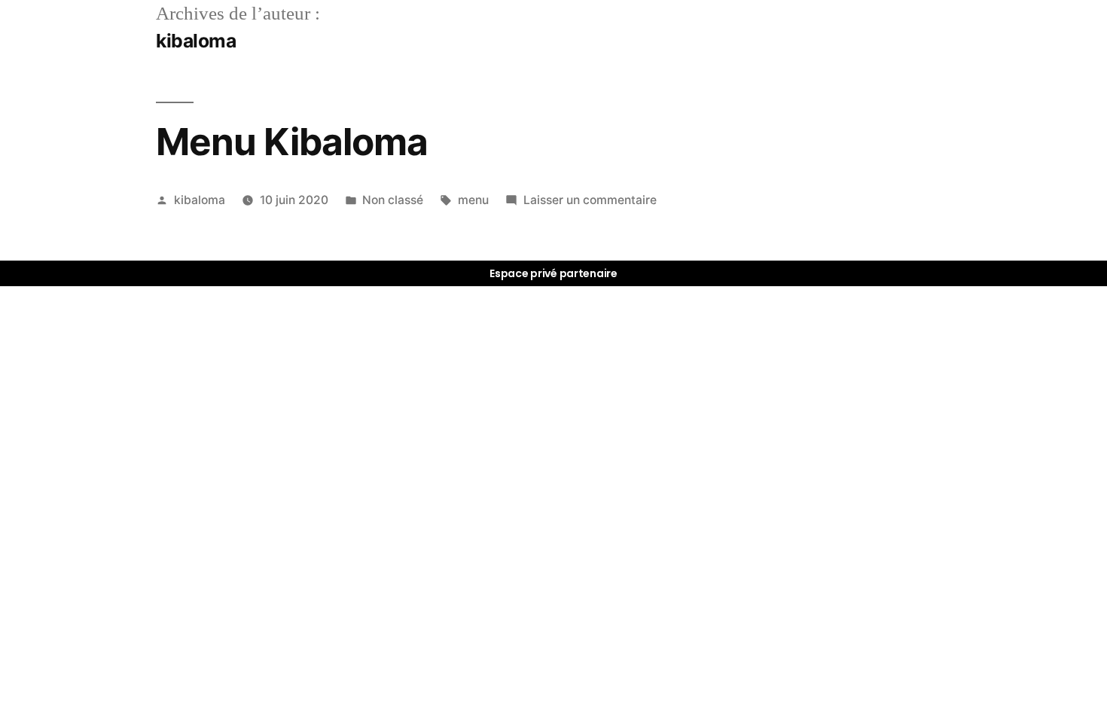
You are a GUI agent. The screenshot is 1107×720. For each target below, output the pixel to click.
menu (473, 200)
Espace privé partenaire (553, 273)
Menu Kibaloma (292, 141)
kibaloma (199, 200)
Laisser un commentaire (590, 200)
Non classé (392, 200)
